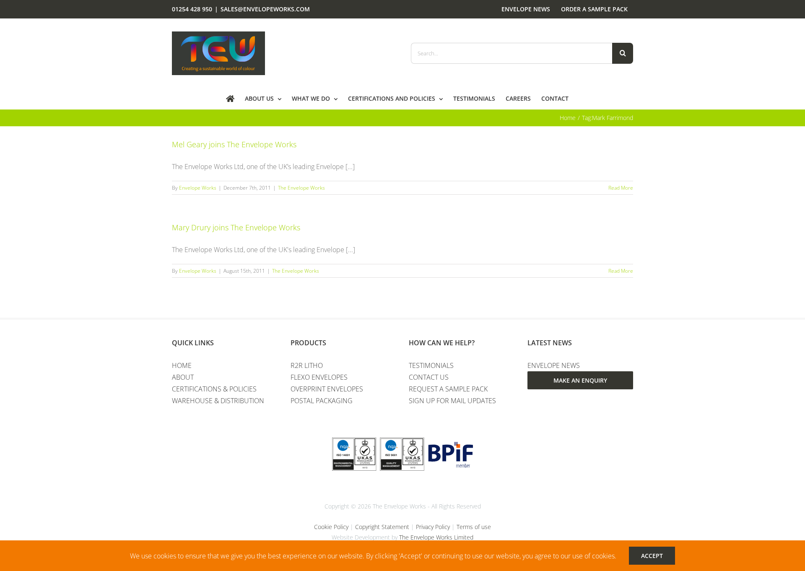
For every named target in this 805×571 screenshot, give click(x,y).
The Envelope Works (301, 187)
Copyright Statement (382, 527)
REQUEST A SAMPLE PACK (448, 389)
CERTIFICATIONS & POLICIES (214, 389)
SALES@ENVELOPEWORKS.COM (265, 9)
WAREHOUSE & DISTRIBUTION (218, 400)
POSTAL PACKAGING (322, 400)
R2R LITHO (307, 365)
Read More (620, 187)
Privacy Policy (433, 527)
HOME (182, 365)
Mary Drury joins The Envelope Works (236, 227)
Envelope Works (197, 187)
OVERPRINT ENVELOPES (327, 389)
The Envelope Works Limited (436, 537)
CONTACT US (429, 377)
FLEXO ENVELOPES (319, 377)
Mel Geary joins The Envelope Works (234, 144)
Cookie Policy (331, 527)
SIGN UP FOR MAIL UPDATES (452, 400)
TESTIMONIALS (431, 365)
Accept (652, 556)
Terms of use (474, 527)
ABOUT (183, 377)
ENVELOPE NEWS (553, 365)
